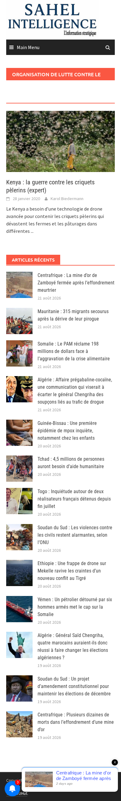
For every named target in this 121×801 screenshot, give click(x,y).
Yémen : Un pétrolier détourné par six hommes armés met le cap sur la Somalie (75, 607)
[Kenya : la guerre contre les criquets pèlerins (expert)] (60, 141)
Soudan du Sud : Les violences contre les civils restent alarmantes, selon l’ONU (75, 535)
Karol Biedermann (67, 198)
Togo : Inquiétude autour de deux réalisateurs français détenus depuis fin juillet (74, 499)
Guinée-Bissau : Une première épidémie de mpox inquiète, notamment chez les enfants (67, 430)
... (32, 231)
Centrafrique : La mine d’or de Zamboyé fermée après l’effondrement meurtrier (76, 282)
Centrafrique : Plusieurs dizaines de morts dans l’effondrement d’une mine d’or (76, 722)
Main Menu (28, 47)
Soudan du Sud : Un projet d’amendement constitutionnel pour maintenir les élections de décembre (74, 686)
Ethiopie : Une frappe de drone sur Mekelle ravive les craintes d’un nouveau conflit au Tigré (72, 570)
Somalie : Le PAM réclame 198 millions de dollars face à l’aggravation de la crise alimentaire (74, 351)
